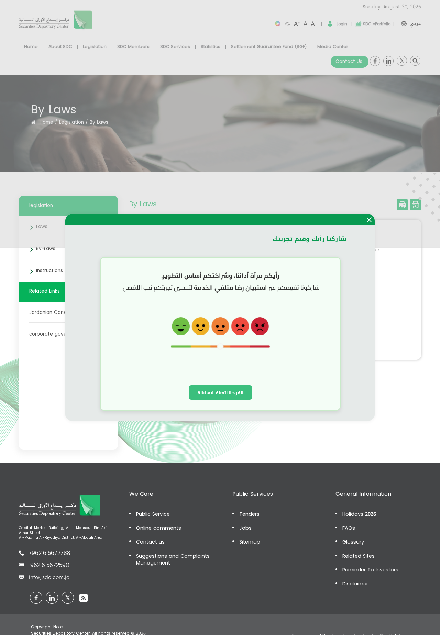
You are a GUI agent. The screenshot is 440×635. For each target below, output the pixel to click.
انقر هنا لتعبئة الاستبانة (220, 392)
